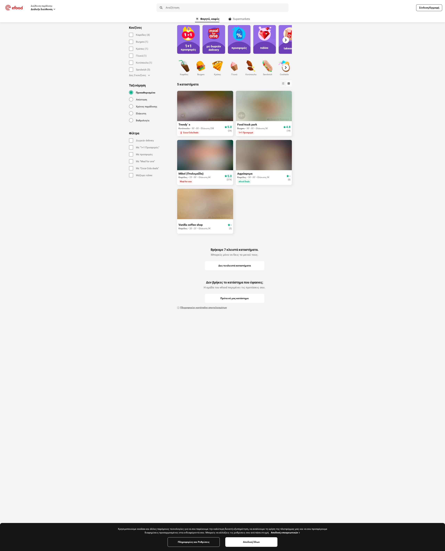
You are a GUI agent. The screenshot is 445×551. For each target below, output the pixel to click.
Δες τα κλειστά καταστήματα (234, 265)
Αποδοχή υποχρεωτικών (284, 532)
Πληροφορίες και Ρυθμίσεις (193, 542)
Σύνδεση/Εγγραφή (429, 7)
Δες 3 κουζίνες (137, 75)
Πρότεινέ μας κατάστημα (234, 298)
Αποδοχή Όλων (251, 542)
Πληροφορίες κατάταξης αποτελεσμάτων (203, 307)
